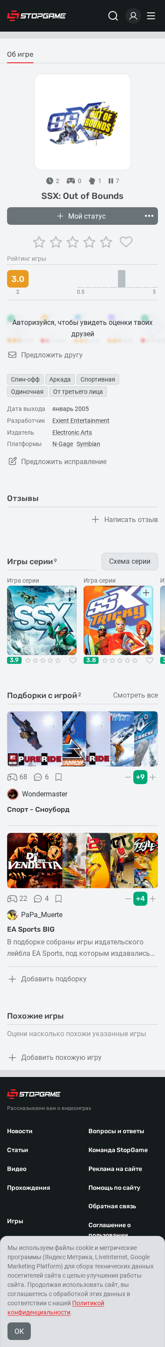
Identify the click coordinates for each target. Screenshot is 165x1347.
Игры (15, 1221)
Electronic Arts (72, 432)
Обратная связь (112, 1206)
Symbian (88, 443)
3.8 (91, 660)
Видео (16, 1169)
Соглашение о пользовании (109, 1230)
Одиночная (27, 391)
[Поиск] (113, 16)
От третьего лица (78, 391)
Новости (20, 1131)
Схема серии (129, 561)
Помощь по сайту (114, 1188)
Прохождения (28, 1188)
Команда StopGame (118, 1150)
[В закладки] (58, 777)
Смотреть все (135, 695)
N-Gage (62, 443)
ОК (19, 1331)
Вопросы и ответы (116, 1131)
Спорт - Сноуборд (38, 809)
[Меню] (152, 16)
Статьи (17, 1150)
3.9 (14, 660)
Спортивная (98, 379)
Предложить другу (52, 355)
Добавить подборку (54, 979)
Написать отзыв (131, 519)
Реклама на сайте (115, 1169)
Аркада (60, 379)
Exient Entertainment (81, 420)
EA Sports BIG (31, 929)
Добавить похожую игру (61, 1057)
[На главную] (36, 16)
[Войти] (133, 16)
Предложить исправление (63, 461)
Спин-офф (25, 379)
